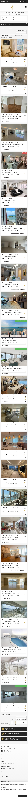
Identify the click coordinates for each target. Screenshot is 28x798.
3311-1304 (24, 1)
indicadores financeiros (7, 781)
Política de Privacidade (19, 791)
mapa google (5, 754)
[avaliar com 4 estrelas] (6, 723)
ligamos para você (6, 766)
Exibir (15, 30)
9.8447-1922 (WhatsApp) (8, 763)
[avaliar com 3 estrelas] (4, 723)
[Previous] (3, 48)
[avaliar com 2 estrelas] (3, 723)
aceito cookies (23, 796)
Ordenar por (13, 33)
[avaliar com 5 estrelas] (7, 723)
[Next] (25, 48)
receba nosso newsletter (7, 778)
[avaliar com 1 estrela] (1, 723)
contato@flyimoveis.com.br (8, 768)
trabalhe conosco (6, 771)
